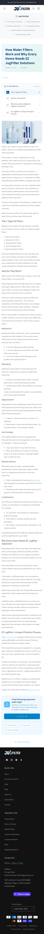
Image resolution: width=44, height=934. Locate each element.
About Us (8, 794)
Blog (6, 789)
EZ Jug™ (13, 925)
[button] (4, 8)
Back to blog (23, 742)
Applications (9, 800)
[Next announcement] (39, 2)
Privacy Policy (9, 819)
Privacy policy (23, 926)
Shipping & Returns (12, 850)
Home (7, 774)
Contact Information (12, 834)
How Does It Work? (11, 779)
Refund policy (33, 926)
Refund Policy (10, 829)
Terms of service (16, 929)
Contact (7, 805)
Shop (6, 784)
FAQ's (6, 845)
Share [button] (6, 78)
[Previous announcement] (4, 2)
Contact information (29, 929)
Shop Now (20, 716)
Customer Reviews (11, 839)
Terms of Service (10, 824)
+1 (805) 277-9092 (16, 863)
